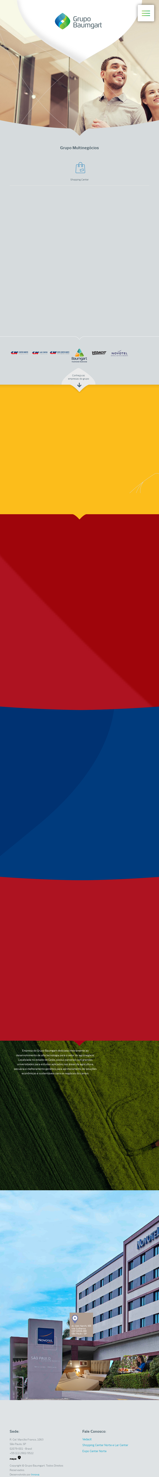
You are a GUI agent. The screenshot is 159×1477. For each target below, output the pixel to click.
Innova (35, 1474)
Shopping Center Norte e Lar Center (105, 1445)
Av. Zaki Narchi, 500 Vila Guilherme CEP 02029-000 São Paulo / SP (81, 1330)
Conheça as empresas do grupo (78, 377)
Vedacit (87, 1439)
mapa (13, 1458)
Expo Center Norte (94, 1451)
